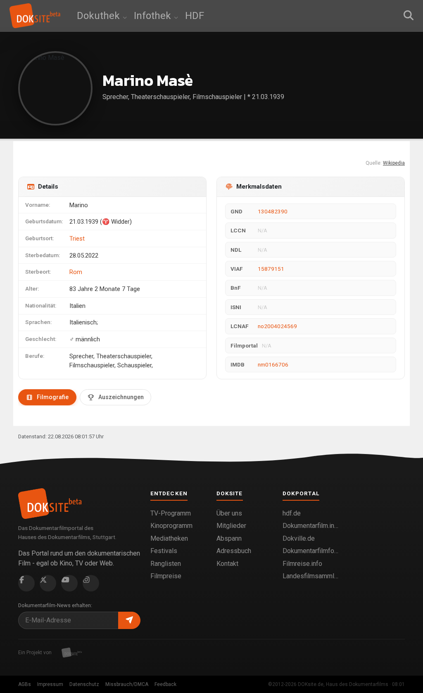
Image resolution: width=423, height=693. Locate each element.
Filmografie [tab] (53, 397)
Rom (75, 272)
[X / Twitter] (48, 583)
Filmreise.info (302, 564)
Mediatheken (169, 538)
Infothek (153, 15)
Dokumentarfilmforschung (311, 551)
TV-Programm (170, 513)
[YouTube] (69, 583)
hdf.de (292, 513)
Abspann (229, 538)
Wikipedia (394, 163)
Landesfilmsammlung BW (311, 576)
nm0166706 (273, 364)
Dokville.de (299, 538)
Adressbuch (233, 551)
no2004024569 (277, 326)
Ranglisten (165, 564)
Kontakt (227, 564)
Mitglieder (231, 526)
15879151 (271, 268)
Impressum (50, 684)
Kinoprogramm (171, 526)
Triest (77, 238)
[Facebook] (26, 583)
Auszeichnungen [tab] (121, 397)
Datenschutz (84, 684)
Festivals (163, 551)
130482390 (273, 211)
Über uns (229, 513)
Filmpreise (165, 576)
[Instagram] (91, 583)
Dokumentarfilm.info (311, 526)
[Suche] (408, 15)
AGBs (24, 684)
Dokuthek (99, 15)
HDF (194, 15)
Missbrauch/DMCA (126, 684)
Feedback (165, 684)
